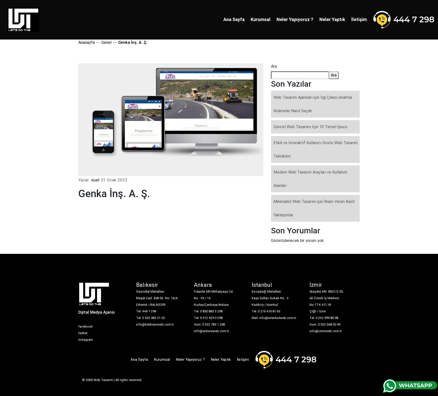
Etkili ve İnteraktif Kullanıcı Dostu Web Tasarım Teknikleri (315, 149)
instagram (85, 340)
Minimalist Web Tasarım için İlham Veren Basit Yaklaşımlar (314, 208)
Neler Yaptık (332, 19)
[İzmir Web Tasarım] (94, 295)
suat (95, 179)
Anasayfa (86, 42)
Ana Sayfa (234, 19)
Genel (106, 42)
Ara (274, 66)
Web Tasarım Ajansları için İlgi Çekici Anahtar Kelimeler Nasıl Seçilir (312, 104)
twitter (82, 333)
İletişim (359, 19)
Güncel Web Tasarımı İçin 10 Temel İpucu (310, 126)
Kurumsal (260, 19)
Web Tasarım (103, 380)
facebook (85, 326)
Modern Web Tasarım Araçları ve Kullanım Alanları (310, 179)
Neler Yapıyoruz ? (295, 19)
